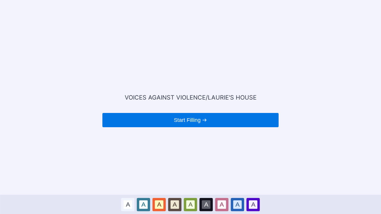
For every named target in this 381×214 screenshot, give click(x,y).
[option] (128, 204)
